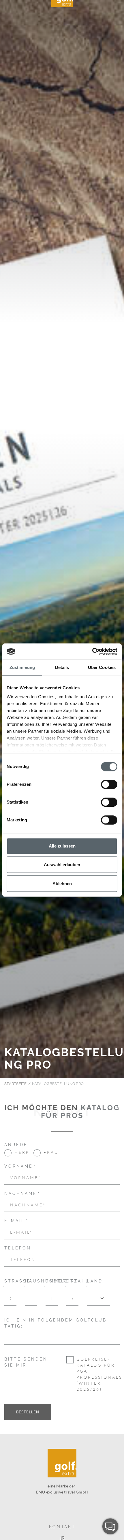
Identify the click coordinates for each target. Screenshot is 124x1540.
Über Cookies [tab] (102, 667)
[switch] (109, 784)
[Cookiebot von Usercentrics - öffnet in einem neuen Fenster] (92, 651)
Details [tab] (62, 667)
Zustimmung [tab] (22, 667)
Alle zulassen (62, 845)
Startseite (15, 1084)
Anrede (16, 1144)
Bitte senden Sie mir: (26, 1362)
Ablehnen (62, 883)
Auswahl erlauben (62, 864)
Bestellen (27, 1412)
